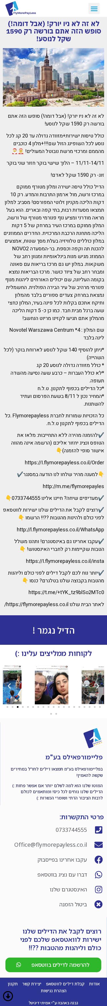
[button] (94, 8)
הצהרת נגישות (53, 990)
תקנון (13, 984)
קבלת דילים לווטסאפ (65, 984)
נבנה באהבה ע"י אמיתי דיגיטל (53, 1002)
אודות (94, 984)
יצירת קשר (31, 984)
